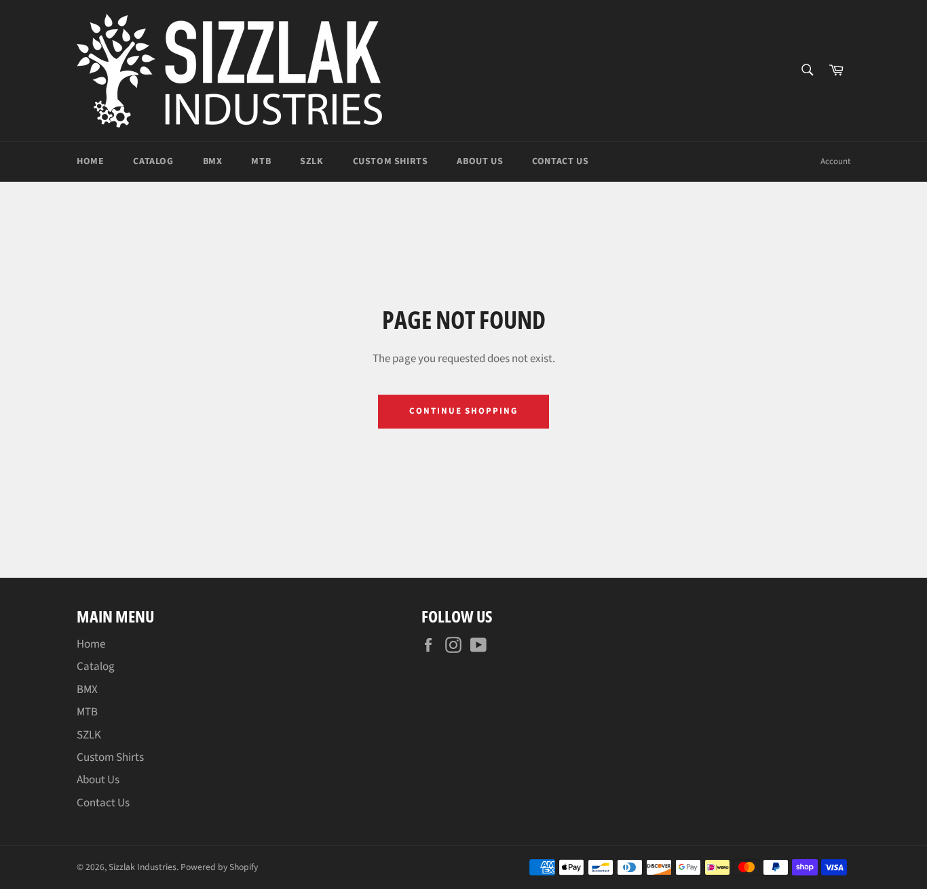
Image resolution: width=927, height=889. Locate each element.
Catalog (153, 161)
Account (835, 161)
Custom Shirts (390, 161)
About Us (480, 161)
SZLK (311, 161)
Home (90, 161)
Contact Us (560, 161)
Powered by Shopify (219, 867)
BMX (213, 161)
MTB (261, 161)
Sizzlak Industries (142, 867)
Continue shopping (463, 411)
